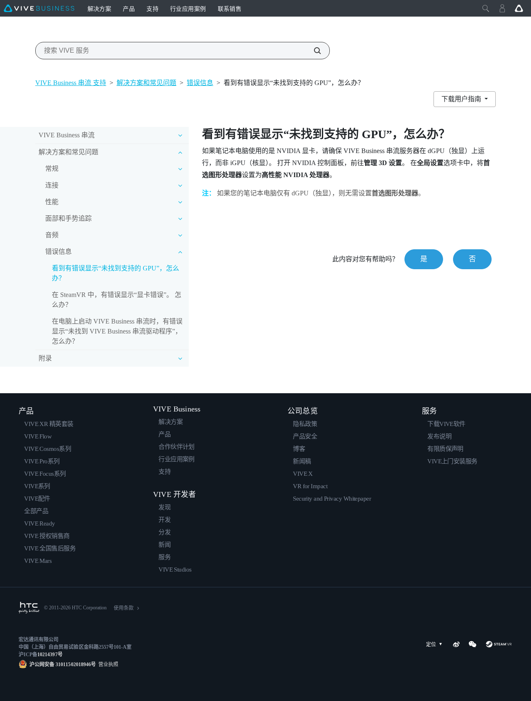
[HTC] (29, 607)
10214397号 (49, 654)
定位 (431, 644)
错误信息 (200, 82)
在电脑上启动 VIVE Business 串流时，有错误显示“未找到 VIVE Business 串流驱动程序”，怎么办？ (117, 331)
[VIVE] (39, 8)
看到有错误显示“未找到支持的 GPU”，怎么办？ (115, 273)
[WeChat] (472, 644)
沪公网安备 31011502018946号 (62, 664)
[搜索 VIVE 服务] (312, 50)
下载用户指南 (462, 98)
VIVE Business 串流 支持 (70, 82)
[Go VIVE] (519, 8)
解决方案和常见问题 (146, 82)
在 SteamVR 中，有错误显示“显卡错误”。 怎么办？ (116, 299)
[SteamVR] (498, 644)
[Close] (485, 8)
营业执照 (107, 664)
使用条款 (124, 608)
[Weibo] (456, 644)
